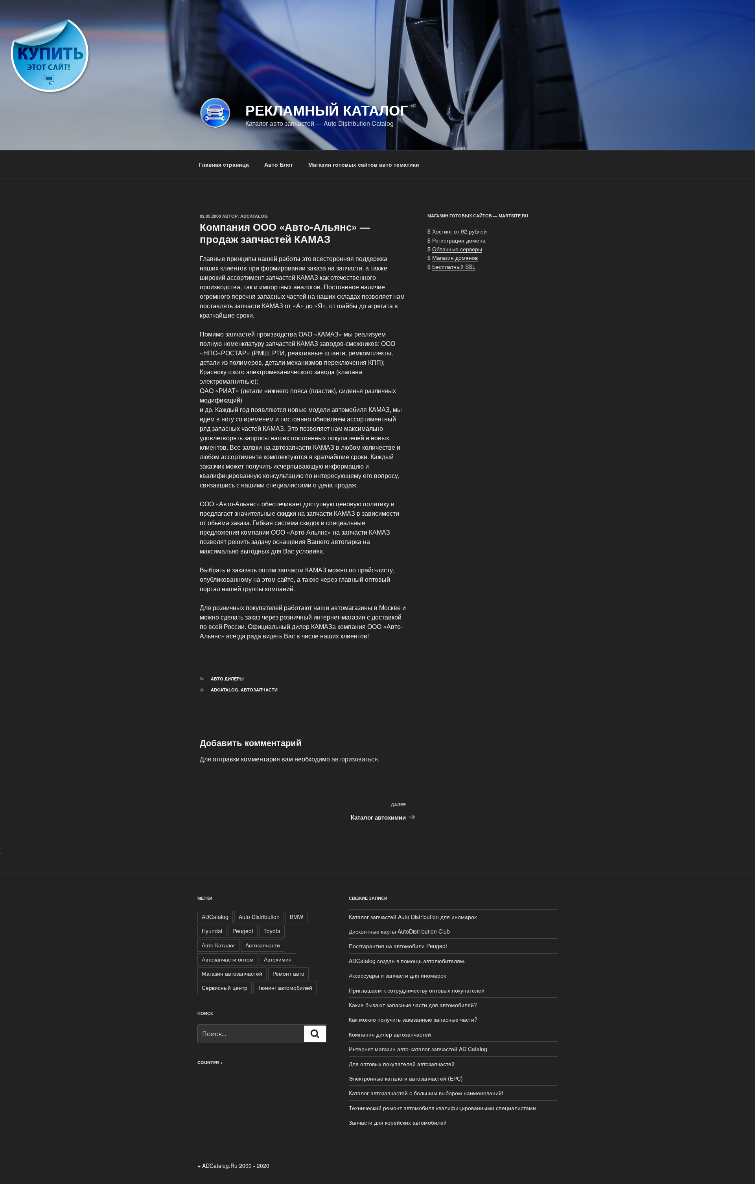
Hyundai (212, 931)
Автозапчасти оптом (228, 959)
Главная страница (224, 164)
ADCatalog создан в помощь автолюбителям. (407, 961)
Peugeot (242, 931)
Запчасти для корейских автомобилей (398, 1122)
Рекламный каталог (326, 109)
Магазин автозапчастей (232, 973)
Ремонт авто (288, 973)
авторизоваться (354, 758)
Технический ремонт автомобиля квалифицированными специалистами (442, 1108)
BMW (296, 917)
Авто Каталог (218, 945)
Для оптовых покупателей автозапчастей (402, 1064)
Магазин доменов (455, 257)
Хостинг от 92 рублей (459, 231)
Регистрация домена (459, 240)
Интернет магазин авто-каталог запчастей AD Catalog (418, 1049)
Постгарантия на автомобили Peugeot (398, 946)
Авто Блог (278, 164)
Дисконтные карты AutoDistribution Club (399, 931)
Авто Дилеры (227, 679)
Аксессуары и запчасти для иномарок (397, 975)
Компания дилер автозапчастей (390, 1034)
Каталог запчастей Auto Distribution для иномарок (413, 917)
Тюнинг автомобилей (285, 987)
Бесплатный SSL (453, 266)
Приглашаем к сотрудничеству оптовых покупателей (416, 990)
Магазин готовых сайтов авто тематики (363, 164)
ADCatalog (254, 216)
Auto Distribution (259, 917)
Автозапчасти (259, 690)
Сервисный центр (224, 987)
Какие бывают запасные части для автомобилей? (413, 1005)
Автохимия (278, 959)
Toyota (271, 931)
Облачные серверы (457, 249)
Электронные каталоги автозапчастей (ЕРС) (406, 1078)
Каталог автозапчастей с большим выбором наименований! (426, 1093)
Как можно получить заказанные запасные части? (413, 1019)
